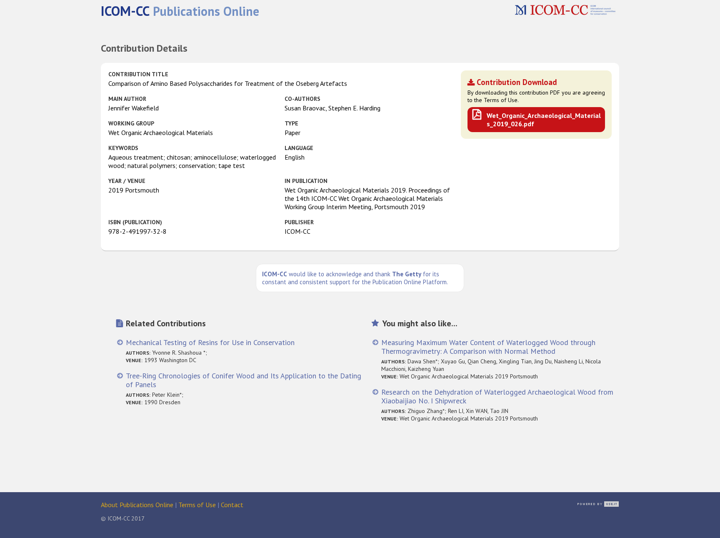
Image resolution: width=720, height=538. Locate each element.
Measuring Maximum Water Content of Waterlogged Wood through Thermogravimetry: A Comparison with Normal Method (488, 346)
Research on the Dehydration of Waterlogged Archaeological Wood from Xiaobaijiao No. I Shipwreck (497, 396)
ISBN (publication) (135, 222)
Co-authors (302, 99)
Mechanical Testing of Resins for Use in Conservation (210, 342)
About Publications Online (137, 504)
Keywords (123, 148)
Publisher (299, 222)
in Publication (306, 181)
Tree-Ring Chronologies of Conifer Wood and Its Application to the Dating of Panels (243, 380)
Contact (232, 504)
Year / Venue (126, 181)
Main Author (127, 99)
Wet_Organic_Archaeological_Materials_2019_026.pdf (544, 119)
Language (299, 148)
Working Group (131, 123)
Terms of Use (197, 504)
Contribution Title (138, 74)
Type (291, 123)
